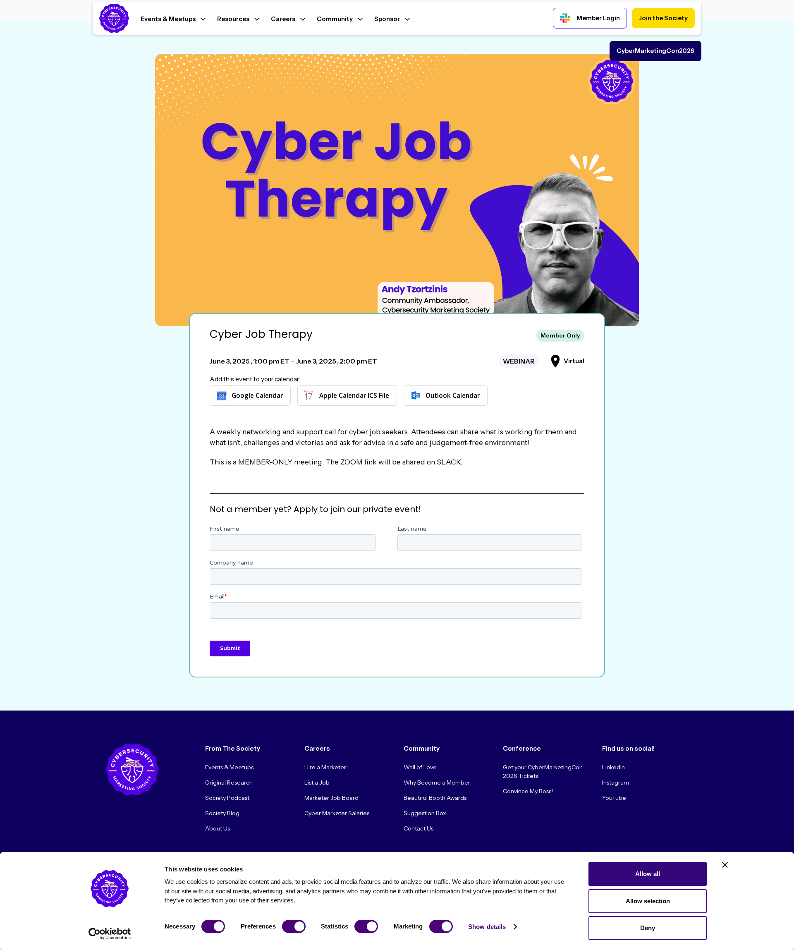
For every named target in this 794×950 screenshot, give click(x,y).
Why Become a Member (437, 782)
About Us (217, 828)
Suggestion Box (425, 813)
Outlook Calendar (453, 395)
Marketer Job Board (331, 798)
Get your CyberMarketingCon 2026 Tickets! (543, 771)
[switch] (294, 926)
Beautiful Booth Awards (435, 798)
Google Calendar (257, 395)
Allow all (647, 873)
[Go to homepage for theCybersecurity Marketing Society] (132, 769)
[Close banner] (725, 865)
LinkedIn (613, 767)
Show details (487, 926)
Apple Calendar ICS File (354, 395)
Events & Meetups (229, 767)
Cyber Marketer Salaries (336, 813)
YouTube (614, 798)
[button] (173, 18)
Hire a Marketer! (326, 767)
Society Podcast (227, 798)
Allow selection (648, 901)
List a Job (317, 782)
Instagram (615, 782)
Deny (647, 927)
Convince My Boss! (528, 791)
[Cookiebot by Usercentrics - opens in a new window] (110, 934)
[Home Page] (114, 18)
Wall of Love (420, 767)
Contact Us (418, 828)
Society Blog (222, 813)
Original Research (229, 782)
